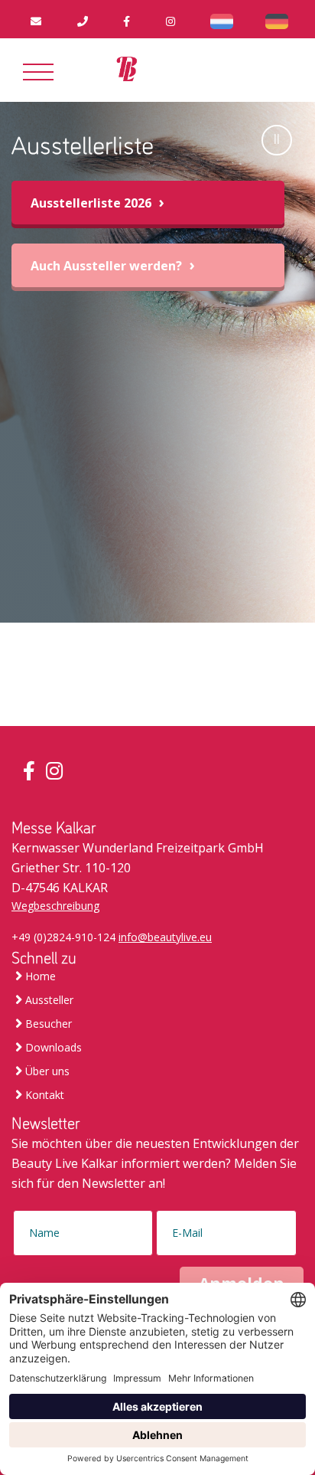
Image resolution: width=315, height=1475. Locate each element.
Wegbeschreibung (55, 905)
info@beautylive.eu (165, 937)
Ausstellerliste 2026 (92, 203)
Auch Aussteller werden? (108, 265)
